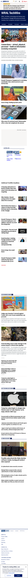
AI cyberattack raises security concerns (12, 466)
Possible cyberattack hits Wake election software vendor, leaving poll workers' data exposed (13, 460)
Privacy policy (12, 572)
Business (4, 24)
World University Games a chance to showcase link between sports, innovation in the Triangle (9, 208)
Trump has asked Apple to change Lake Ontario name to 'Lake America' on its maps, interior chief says (9, 380)
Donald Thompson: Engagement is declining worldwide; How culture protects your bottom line (14, 81)
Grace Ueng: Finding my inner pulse (11, 102)
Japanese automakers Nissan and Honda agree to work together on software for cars (14, 423)
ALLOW (18, 575)
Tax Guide (16, 24)
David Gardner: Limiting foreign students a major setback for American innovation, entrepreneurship (8, 241)
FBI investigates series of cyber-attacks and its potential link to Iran (14, 475)
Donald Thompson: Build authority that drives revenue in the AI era (8, 259)
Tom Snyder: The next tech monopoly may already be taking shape (9, 231)
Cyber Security (6, 438)
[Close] (25, 566)
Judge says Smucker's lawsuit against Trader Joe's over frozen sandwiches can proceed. (13, 315)
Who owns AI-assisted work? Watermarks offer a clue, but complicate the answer (13, 122)
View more (3, 265)
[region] (14, 571)
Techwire (10, 24)
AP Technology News (7, 388)
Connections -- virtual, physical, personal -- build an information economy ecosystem (13, 46)
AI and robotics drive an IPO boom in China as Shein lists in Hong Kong (13, 434)
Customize (9, 575)
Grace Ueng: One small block (8, 251)
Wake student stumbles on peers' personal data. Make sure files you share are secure (12, 481)
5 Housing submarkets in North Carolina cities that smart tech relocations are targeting (9, 189)
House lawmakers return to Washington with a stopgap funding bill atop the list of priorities (8, 371)
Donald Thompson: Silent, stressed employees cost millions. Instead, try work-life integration (9, 221)
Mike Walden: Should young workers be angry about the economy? (8, 198)
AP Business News (6, 294)
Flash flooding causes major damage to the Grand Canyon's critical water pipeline (13, 344)
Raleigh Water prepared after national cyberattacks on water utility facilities (11, 470)
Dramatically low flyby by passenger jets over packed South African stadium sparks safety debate (13, 418)
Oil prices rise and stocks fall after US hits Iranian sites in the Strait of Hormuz (8, 362)
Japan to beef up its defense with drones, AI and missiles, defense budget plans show (13, 428)
